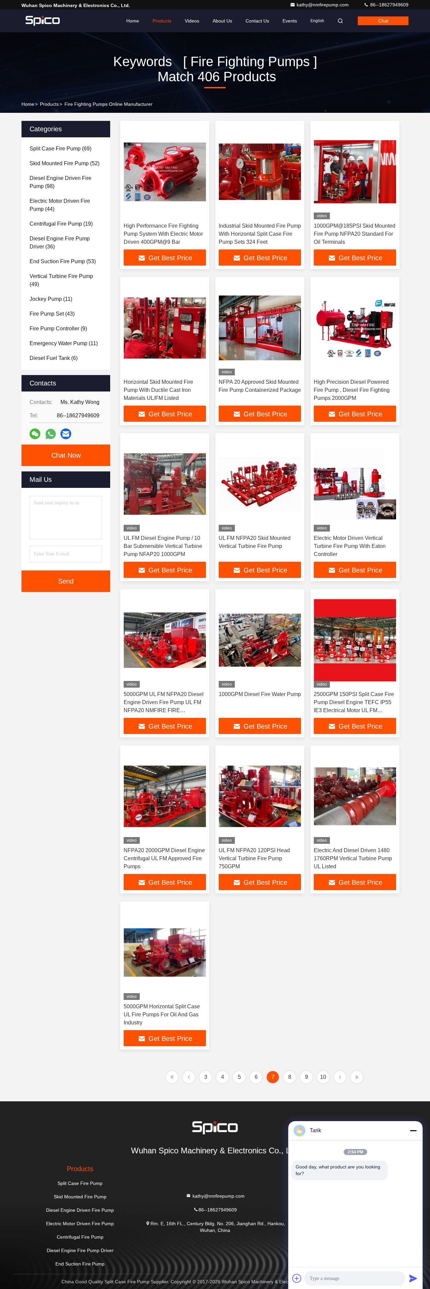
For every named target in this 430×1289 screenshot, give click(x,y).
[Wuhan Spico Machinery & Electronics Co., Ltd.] (43, 21)
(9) (58, 328)
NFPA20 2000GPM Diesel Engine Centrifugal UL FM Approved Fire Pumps (164, 858)
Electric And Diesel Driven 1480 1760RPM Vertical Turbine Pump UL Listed (353, 858)
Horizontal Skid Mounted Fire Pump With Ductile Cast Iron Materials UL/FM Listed (158, 390)
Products (162, 21)
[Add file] (297, 1278)
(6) (54, 358)
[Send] (413, 1278)
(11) (51, 299)
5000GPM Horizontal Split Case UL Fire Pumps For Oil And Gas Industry (162, 1014)
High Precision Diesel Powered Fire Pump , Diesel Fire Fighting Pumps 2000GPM (352, 390)
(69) (60, 148)
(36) (60, 242)
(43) (52, 314)
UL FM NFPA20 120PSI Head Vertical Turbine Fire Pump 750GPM (254, 858)
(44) (60, 205)
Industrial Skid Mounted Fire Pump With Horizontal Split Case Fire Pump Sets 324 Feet (260, 234)
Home (132, 21)
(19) (61, 224)
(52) (64, 163)
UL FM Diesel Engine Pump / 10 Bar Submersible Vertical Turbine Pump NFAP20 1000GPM (163, 546)
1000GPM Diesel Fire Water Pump (260, 694)
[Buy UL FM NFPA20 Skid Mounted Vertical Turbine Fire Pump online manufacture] (260, 484)
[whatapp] (50, 434)
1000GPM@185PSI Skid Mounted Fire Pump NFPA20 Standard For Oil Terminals (354, 234)
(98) (60, 182)
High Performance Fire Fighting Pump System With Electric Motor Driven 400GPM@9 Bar (163, 234)
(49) (61, 280)
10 (323, 1077)
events (290, 21)
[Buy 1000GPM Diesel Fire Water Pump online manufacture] (260, 640)
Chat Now (66, 455)
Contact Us (257, 21)
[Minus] (413, 1130)
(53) (63, 261)
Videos (192, 21)
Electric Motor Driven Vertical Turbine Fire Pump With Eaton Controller (350, 546)
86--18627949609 (388, 4)
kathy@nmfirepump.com (323, 4)
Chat (383, 21)
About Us (222, 21)
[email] (65, 433)
